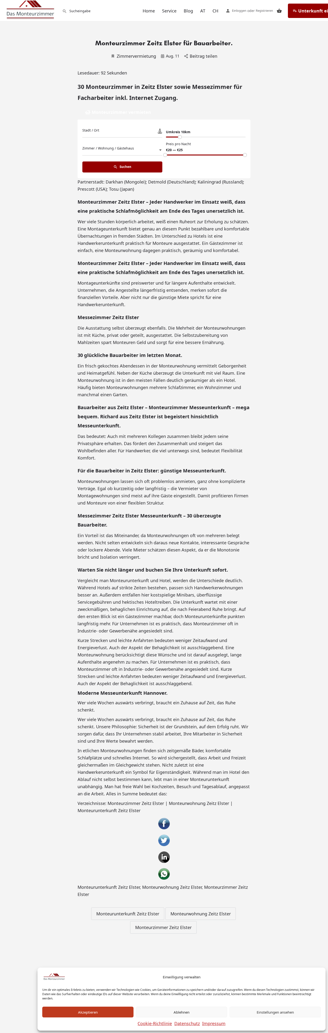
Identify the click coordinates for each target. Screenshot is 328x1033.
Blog (188, 11)
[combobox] (122, 149)
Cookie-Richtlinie (155, 1023)
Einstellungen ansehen (275, 1012)
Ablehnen (181, 1012)
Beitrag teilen (203, 56)
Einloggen (239, 10)
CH (215, 11)
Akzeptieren (88, 1012)
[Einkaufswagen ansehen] (279, 10)
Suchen (125, 167)
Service (169, 11)
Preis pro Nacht (178, 144)
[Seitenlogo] (31, 9)
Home (149, 11)
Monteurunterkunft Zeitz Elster (109, 887)
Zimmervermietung (136, 56)
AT (202, 11)
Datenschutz (187, 1023)
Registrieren (264, 10)
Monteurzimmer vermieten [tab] (121, 112)
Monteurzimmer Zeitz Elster (163, 927)
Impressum (213, 1023)
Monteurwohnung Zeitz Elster (172, 887)
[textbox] (122, 149)
